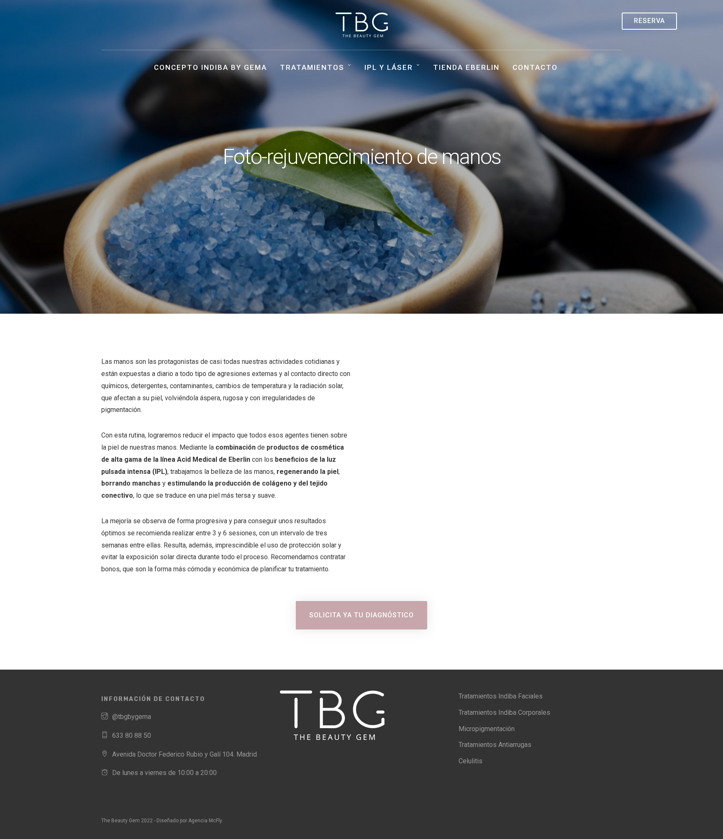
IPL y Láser (388, 67)
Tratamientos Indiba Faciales (501, 696)
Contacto (535, 67)
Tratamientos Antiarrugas (495, 745)
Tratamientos (312, 67)
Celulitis (470, 761)
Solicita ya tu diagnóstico (361, 615)
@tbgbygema (131, 717)
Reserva (649, 21)
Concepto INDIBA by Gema (210, 67)
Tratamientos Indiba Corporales (504, 712)
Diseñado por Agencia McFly (189, 821)
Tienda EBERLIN (466, 67)
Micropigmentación (487, 729)
